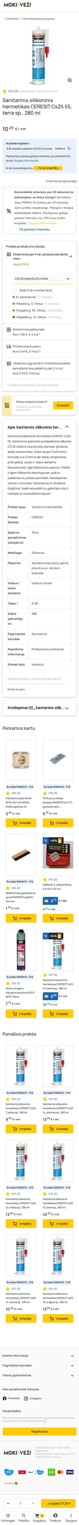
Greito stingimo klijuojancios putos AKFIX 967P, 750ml (20, 993)
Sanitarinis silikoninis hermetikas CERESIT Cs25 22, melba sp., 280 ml (21, 1203)
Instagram (35, 1398)
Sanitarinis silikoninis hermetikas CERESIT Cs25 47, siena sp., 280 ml (58, 1203)
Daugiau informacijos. (42, 223)
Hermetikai (12, 18)
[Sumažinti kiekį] (7, 1503)
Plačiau (34, 373)
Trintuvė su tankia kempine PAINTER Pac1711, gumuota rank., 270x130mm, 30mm (58, 802)
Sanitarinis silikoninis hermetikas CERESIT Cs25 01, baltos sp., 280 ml (58, 984)
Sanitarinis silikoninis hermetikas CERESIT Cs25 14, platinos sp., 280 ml (58, 1108)
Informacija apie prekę (61, 181)
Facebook (14, 1398)
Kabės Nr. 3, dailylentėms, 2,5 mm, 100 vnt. (57, 887)
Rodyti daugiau (16, 689)
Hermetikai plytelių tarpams (39, 18)
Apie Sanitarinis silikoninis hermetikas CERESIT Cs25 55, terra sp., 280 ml (39, 427)
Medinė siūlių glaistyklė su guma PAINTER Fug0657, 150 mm (21, 897)
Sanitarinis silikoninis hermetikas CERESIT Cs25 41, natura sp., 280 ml (21, 1298)
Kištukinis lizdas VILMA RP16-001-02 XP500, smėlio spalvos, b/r (19, 802)
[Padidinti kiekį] (34, 1503)
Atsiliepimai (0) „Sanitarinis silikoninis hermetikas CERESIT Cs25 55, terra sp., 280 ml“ (39, 708)
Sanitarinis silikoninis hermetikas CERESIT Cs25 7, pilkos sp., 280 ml (21, 1108)
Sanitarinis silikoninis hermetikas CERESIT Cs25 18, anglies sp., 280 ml (58, 1298)
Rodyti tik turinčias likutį (35, 290)
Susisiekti (63, 405)
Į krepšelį (59, 1503)
